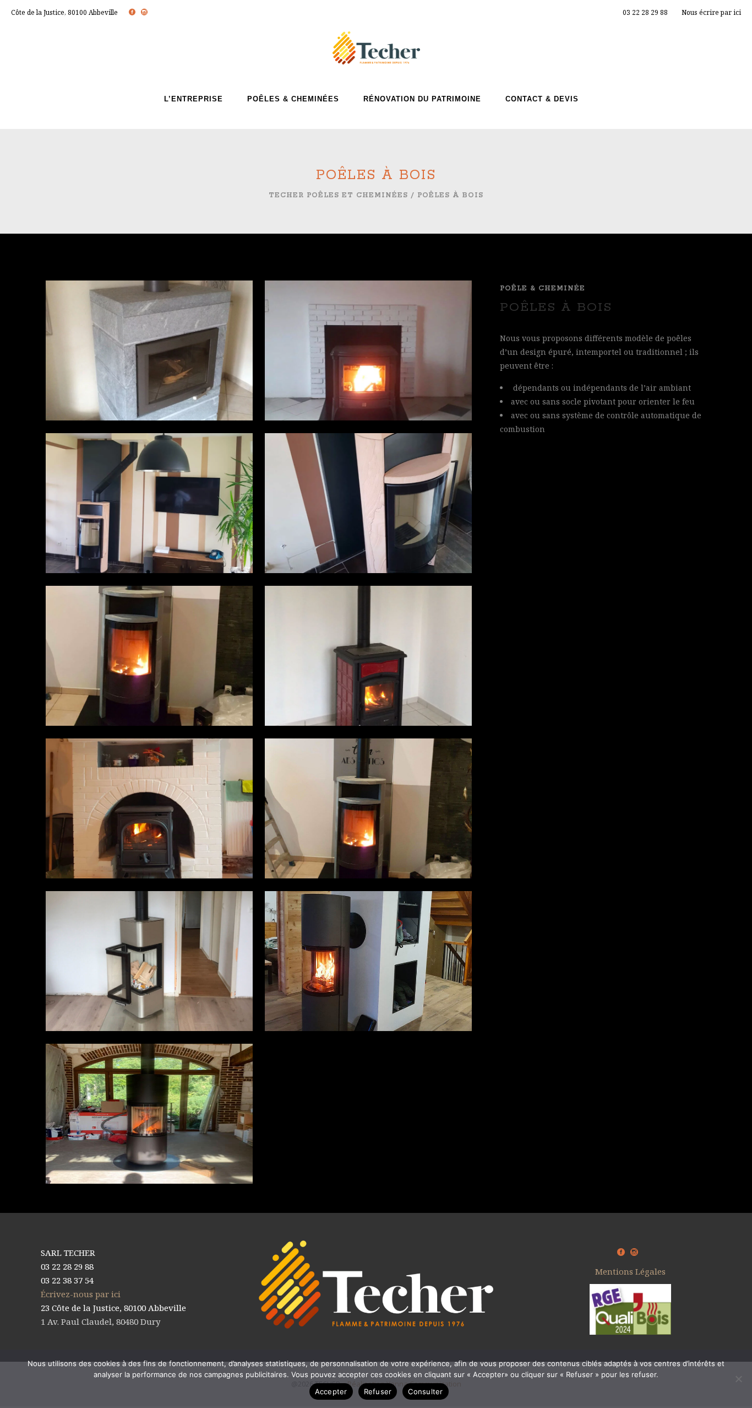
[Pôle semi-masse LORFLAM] (149, 363)
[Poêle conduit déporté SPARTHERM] (149, 515)
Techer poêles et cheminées (338, 195)
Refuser (378, 1391)
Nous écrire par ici (711, 12)
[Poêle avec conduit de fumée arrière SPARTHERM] (368, 973)
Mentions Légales (630, 1271)
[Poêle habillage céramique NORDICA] (368, 668)
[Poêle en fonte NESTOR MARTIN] (368, 363)
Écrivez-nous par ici (81, 1293)
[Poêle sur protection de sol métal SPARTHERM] (149, 668)
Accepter (331, 1391)
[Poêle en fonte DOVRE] (149, 821)
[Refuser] (738, 1378)
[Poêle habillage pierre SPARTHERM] (368, 515)
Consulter (425, 1391)
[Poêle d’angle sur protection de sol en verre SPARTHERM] (149, 973)
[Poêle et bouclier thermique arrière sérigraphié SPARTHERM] (368, 821)
